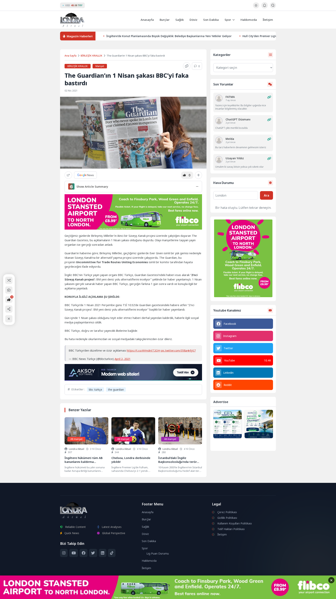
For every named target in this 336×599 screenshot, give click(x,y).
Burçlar (165, 20)
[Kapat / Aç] (8, 318)
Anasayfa (147, 20)
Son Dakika (211, 20)
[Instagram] (64, 553)
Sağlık (179, 20)
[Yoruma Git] (269, 97)
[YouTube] (73, 553)
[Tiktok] (112, 553)
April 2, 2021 (122, 359)
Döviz (193, 20)
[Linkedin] (102, 553)
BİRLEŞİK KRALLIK (91, 55)
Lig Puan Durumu (157, 553)
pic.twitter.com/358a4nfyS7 (178, 350)
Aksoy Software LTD (200, 594)
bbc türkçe (95, 389)
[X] (93, 553)
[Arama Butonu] (273, 5)
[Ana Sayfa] (8, 290)
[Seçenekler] (198, 175)
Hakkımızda (249, 20)
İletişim (268, 20)
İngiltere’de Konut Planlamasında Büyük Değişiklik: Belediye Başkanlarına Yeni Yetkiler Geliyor (169, 36)
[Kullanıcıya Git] (219, 98)
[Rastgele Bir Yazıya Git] (8, 280)
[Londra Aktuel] (72, 19)
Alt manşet (76, 439)
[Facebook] (84, 553)
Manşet (99, 66)
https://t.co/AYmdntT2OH (143, 350)
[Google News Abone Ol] (85, 175)
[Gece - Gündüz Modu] (256, 7)
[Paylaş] (68, 175)
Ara (266, 195)
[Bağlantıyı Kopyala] (186, 66)
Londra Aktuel (76, 449)
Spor (228, 20)
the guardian (116, 389)
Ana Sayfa (70, 55)
